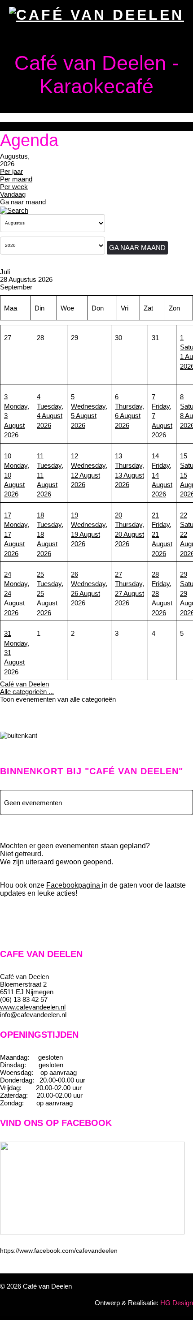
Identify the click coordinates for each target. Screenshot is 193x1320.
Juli (5, 272)
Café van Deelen (24, 684)
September (16, 287)
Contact (35, 185)
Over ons (35, 91)
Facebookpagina (74, 885)
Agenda (35, 123)
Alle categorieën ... (27, 691)
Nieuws (35, 154)
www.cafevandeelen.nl (33, 1007)
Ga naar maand (137, 247)
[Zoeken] (14, 209)
